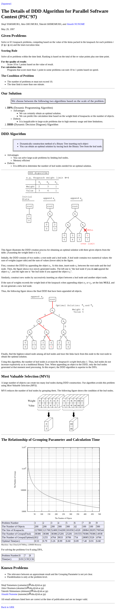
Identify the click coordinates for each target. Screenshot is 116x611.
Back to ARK (7, 607)
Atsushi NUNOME (76, 24)
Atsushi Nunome (9, 594)
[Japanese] (6, 3)
